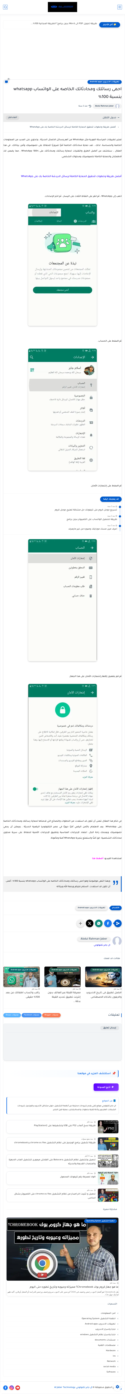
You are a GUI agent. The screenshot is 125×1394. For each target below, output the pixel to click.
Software (111, 1372)
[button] (108, 923)
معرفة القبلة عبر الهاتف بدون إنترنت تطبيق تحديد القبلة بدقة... (64, 997)
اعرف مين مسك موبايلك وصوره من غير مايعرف (92, 529)
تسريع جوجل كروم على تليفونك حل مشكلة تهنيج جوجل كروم (86, 510)
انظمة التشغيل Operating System (99, 1319)
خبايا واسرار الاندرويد (105, 1329)
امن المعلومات (108, 1313)
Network (111, 1361)
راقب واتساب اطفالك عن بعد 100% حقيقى (23, 995)
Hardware (111, 1351)
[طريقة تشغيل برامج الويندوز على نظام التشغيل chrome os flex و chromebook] (108, 1143)
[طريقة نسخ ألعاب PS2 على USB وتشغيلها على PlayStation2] (108, 1126)
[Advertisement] (62, 56)
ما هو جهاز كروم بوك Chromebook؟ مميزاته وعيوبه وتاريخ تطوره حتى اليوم (74, 1287)
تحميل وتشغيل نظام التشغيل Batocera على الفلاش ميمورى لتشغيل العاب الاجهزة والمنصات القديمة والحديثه (52, 1162)
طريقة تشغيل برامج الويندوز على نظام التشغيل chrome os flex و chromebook (55, 1143)
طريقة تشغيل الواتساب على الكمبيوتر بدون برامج (92, 519)
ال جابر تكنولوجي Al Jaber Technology (73, 1387)
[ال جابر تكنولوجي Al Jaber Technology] (62, 7)
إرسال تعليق (109, 1028)
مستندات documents (105, 1340)
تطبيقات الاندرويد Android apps (104, 82)
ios (114, 1356)
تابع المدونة (105, 1087)
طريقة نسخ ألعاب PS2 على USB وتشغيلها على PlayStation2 (65, 1126)
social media (109, 1367)
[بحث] (5, 7)
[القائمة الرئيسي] (119, 7)
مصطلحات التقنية (107, 1345)
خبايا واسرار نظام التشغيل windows (98, 1335)
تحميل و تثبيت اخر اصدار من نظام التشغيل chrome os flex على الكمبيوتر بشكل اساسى (55, 1196)
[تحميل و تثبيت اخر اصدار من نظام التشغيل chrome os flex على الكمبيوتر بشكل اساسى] (108, 1195)
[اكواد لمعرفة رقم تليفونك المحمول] (108, 1178)
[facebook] (5, 1387)
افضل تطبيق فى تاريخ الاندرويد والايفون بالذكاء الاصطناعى (104, 995)
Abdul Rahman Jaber (104, 106)
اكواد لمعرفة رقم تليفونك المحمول (78, 1177)
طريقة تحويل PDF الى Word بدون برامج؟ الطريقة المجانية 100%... (64, 24)
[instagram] (11, 1387)
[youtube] (17, 1387)
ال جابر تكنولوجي (102, 945)
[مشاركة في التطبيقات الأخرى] (80, 923)
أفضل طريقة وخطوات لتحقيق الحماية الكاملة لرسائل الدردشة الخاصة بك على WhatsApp (73, 127)
